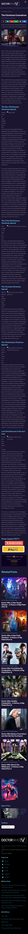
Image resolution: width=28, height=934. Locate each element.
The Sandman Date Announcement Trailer (12, 919)
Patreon (6, 861)
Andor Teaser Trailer (6, 925)
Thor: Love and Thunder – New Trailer (11, 928)
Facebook (7, 864)
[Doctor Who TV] (10, 5)
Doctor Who (5, 18)
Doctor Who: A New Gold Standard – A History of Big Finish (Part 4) (11, 637)
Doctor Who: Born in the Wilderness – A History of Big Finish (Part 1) (12, 767)
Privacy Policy (22, 846)
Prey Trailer (4, 916)
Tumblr (6, 870)
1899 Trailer (4, 922)
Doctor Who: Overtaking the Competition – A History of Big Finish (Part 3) (12, 670)
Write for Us (16, 846)
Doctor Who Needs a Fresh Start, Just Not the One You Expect (14, 735)
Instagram (7, 874)
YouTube (6, 877)
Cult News (6, 912)
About (2, 847)
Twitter (6, 867)
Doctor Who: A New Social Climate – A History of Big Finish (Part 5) (13, 605)
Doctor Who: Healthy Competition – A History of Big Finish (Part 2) (12, 703)
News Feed (6, 881)
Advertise (3, 846)
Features (12, 18)
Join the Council (14, 564)
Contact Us (9, 846)
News (15, 600)
